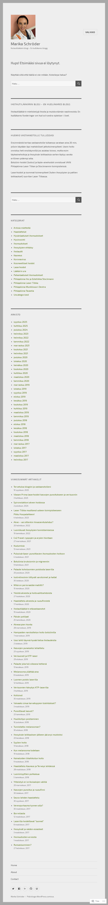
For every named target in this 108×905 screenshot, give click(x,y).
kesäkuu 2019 (20, 400)
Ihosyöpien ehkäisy (23, 247)
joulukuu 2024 (21, 329)
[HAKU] (78, 83)
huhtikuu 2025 (21, 325)
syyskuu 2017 (20, 451)
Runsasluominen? (23, 844)
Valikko (90, 32)
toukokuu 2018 (21, 432)
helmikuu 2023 (21, 333)
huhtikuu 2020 (21, 373)
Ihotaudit (18, 251)
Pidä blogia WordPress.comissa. (40, 896)
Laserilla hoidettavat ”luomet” (29, 821)
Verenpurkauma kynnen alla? (29, 805)
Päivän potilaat (21, 616)
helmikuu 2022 (21, 337)
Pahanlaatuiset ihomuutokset (28, 275)
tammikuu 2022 (21, 341)
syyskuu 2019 (20, 392)
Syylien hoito (20, 742)
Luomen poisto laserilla (26, 679)
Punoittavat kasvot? (24, 711)
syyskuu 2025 (20, 321)
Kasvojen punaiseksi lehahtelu (29, 648)
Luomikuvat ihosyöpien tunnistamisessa (34, 530)
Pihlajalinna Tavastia (24, 290)
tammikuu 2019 (21, 416)
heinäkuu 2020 (21, 365)
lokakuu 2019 (20, 388)
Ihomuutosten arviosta (25, 837)
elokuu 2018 (19, 424)
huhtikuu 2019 (20, 408)
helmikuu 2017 (21, 459)
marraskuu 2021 (22, 345)
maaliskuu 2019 (21, 412)
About (14, 872)
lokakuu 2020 (20, 361)
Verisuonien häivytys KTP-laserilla (31, 687)
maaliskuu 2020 (21, 377)
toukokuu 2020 (21, 369)
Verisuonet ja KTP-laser (26, 656)
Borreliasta (19, 813)
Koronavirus (20, 259)
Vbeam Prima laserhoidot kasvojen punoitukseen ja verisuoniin (45, 494)
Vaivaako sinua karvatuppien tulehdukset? (35, 703)
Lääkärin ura (20, 271)
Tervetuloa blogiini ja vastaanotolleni (32, 486)
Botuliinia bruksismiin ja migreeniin (31, 561)
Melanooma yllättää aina (26, 671)
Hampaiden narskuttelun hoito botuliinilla (35, 632)
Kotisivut (18, 695)
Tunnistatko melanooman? (27, 726)
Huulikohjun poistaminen (26, 719)
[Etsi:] (43, 83)
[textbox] (46, 150)
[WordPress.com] (36, 888)
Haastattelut (20, 231)
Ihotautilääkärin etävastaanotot (29, 608)
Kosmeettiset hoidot (24, 263)
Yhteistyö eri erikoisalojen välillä (30, 781)
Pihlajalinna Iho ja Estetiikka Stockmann (34, 279)
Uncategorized (21, 294)
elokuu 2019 (19, 396)
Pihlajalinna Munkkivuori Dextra (30, 286)
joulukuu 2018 (20, 420)
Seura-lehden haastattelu (26, 797)
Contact (15, 879)
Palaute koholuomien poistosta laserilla (34, 569)
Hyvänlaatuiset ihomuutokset (28, 235)
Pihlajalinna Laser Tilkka (26, 283)
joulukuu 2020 (20, 357)
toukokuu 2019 (21, 404)
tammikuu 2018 (21, 440)
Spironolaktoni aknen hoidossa (29, 502)
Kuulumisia (19, 545)
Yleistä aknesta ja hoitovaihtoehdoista (33, 593)
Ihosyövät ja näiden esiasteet (28, 829)
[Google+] (25, 888)
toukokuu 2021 (21, 349)
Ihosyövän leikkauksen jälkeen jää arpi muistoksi (38, 734)
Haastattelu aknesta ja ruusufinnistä (32, 600)
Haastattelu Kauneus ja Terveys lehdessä (34, 766)
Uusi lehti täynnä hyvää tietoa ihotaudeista (35, 640)
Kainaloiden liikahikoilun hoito (29, 758)
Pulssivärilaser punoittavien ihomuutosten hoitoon (39, 553)
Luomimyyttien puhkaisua (26, 774)
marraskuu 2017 (21, 443)
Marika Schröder (25, 43)
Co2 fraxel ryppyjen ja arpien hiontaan (33, 537)
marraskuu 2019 (22, 384)
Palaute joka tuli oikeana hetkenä (30, 663)
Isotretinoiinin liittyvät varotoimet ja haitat (35, 577)
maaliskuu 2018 (21, 436)
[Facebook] (19, 888)
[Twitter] (13, 888)
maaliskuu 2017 (21, 455)
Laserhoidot (20, 267)
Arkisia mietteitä (22, 227)
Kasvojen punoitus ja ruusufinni (29, 789)
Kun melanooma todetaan (27, 750)
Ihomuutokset (21, 243)
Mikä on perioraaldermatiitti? (29, 585)
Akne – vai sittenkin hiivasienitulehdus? (33, 522)
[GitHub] (31, 888)
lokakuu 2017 (20, 447)
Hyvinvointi (19, 239)
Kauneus (18, 255)
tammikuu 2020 (21, 380)
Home (14, 865)
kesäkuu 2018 (20, 428)
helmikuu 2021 (21, 353)
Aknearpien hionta (23, 624)
